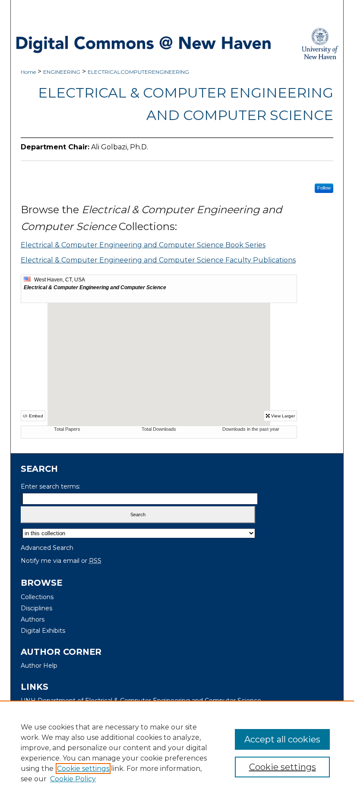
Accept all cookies (282, 739)
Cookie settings (83, 768)
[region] (177, 753)
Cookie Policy (73, 779)
